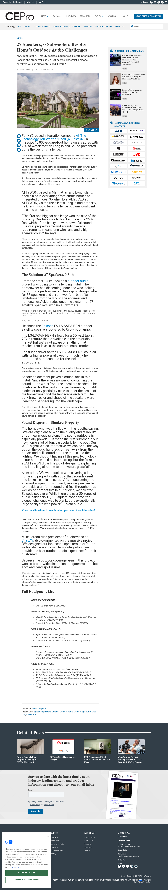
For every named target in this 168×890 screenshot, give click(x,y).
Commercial (54, 841)
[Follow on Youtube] (166, 2)
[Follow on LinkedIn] (155, 2)
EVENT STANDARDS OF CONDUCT (106, 880)
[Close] (48, 836)
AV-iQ (41, 2)
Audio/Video (54, 847)
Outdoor (55, 711)
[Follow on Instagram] (162, 2)
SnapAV (27, 540)
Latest (43, 16)
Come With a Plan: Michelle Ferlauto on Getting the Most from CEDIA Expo (133, 76)
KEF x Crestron (24, 26)
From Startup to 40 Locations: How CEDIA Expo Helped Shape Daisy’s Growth (133, 108)
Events (98, 16)
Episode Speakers (42, 711)
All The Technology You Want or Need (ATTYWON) (54, 137)
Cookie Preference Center (27, 880)
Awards (112, 16)
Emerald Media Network (12, 2)
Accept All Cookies (26, 873)
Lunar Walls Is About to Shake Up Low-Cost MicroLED (132, 92)
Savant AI (88, 26)
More (125, 16)
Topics (56, 16)
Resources (85, 16)
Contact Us (121, 860)
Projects (71, 16)
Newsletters (88, 847)
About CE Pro (88, 841)
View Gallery (91, 130)
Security (53, 854)
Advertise (31, 2)
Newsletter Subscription (148, 16)
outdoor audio (78, 281)
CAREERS (63, 880)
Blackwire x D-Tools (103, 26)
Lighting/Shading (56, 850)
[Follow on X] (158, 2)
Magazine (87, 844)
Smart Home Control (57, 844)
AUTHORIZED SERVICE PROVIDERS (80, 880)
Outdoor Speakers (82, 711)
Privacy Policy (16, 867)
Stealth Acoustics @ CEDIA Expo (66, 26)
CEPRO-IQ (87, 850)
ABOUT (55, 880)
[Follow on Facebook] (151, 2)
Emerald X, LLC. (132, 876)
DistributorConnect (42, 26)
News (20, 38)
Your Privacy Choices (129, 880)
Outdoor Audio (66, 711)
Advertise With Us (90, 837)
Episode (47, 326)
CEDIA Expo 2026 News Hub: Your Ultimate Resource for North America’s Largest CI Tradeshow (131, 60)
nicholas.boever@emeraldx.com (128, 856)
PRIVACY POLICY (144, 882)
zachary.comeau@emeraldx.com (129, 846)
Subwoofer (31, 714)
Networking (54, 837)
